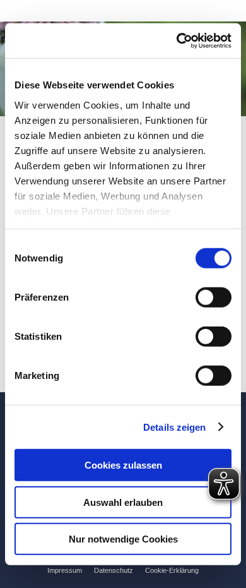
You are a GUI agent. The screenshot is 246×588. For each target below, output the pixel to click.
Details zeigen (174, 426)
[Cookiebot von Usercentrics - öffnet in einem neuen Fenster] (176, 40)
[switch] (213, 297)
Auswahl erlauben (123, 501)
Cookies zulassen (123, 465)
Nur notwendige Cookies (123, 539)
